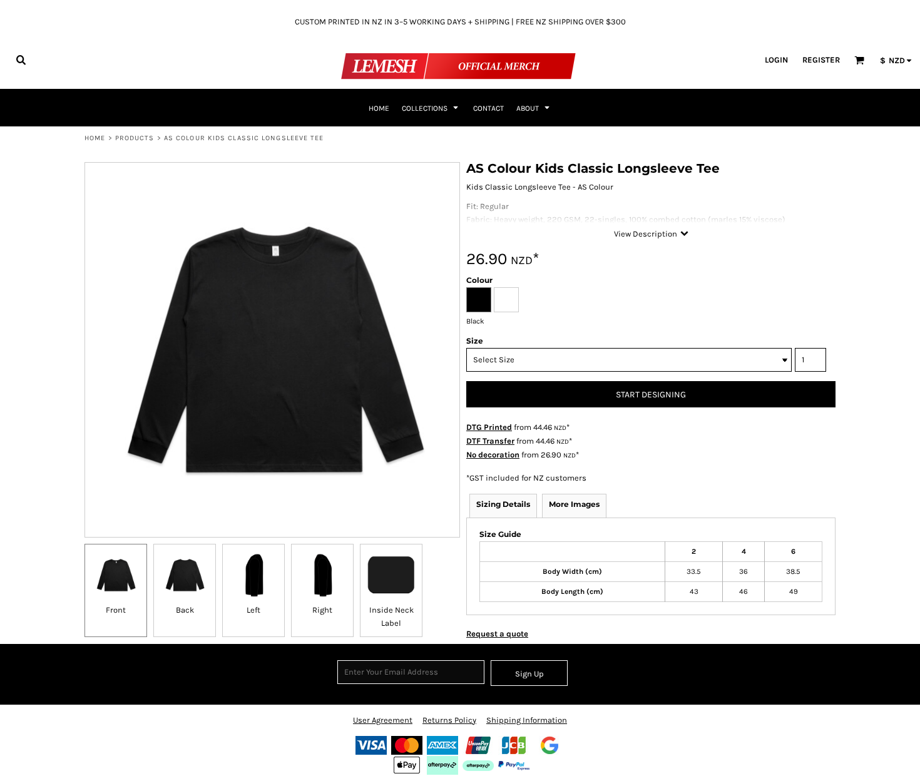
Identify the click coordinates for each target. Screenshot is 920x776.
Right (322, 610)
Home (94, 138)
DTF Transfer (490, 441)
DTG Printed (489, 427)
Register (821, 59)
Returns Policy (449, 720)
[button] (21, 59)
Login (776, 59)
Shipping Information (526, 720)
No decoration (492, 454)
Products (135, 138)
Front (116, 610)
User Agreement (382, 720)
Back (185, 610)
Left (253, 610)
